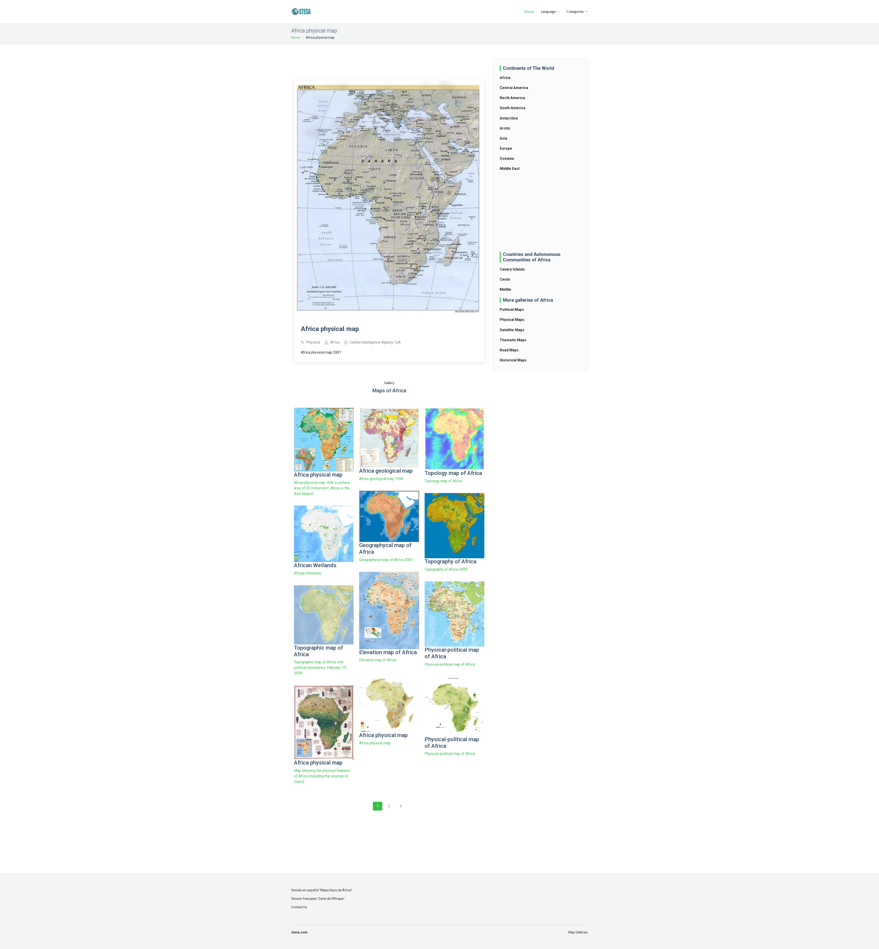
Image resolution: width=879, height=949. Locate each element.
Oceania (507, 158)
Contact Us (299, 907)
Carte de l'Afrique (331, 898)
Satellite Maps (512, 330)
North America (512, 98)
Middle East (510, 168)
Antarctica (509, 118)
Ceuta (505, 279)
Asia (503, 138)
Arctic (505, 128)
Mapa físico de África (335, 890)
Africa (505, 78)
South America (512, 108)
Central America (514, 88)
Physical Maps (512, 319)
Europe (506, 148)
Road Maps (509, 350)
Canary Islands (512, 269)
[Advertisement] (389, 59)
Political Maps (512, 309)
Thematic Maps (513, 340)
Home (529, 11)
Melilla (505, 289)
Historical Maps (513, 360)
